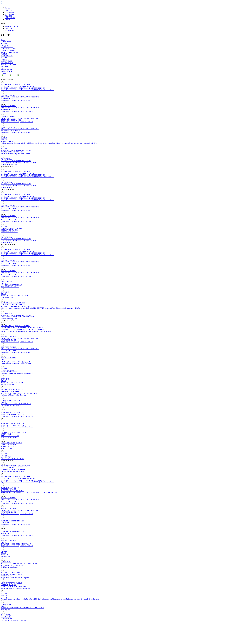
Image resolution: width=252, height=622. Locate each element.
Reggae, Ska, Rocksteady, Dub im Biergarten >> (16, 578)
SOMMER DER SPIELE (9, 141)
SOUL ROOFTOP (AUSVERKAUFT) (13, 565)
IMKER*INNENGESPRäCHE (11, 120)
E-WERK (4, 139)
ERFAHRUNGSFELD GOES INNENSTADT (16, 361)
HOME (7, 7)
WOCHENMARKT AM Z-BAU (11, 285)
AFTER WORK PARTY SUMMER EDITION (16, 404)
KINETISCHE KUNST (8, 209)
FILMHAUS (5, 455)
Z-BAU (3, 283)
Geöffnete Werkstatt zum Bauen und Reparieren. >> (17, 374)
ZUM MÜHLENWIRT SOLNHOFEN (13, 304)
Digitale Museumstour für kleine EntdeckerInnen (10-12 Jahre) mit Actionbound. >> (27, 90)
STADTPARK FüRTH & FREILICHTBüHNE (16, 150)
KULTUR (4, 54)
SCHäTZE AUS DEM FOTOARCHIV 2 (14, 586)
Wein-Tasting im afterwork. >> (10, 437)
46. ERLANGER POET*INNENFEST (13, 469)
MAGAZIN (8, 11)
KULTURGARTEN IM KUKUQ (11, 574)
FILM (3, 68)
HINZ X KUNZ (6, 617)
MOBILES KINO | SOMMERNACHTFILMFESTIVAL (19, 162)
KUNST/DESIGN (7, 56)
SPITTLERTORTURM (8, 444)
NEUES (7, 9)
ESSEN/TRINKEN (7, 63)
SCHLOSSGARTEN (7, 468)
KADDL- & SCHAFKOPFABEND (12, 414)
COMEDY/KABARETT (9, 48)
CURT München (10, 30)
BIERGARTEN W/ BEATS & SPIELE (13, 382)
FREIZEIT (4, 57)
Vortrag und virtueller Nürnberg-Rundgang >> (15, 588)
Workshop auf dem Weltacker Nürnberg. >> (15, 395)
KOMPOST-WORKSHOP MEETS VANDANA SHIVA (19, 393)
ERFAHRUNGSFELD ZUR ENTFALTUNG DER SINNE (20, 97)
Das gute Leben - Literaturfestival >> (12, 471)
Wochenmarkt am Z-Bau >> (10, 287)
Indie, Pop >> (5, 609)
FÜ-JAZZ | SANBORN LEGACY (12, 152)
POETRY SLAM (6, 70)
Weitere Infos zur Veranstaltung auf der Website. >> (17, 100)
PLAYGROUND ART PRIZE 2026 (12, 491)
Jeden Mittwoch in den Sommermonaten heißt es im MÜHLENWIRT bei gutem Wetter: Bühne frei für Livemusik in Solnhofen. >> (42, 308)
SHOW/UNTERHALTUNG (10, 52)
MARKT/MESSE (6, 61)
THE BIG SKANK (7, 576)
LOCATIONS (9, 14)
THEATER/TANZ (7, 47)
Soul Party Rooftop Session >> (10, 567)
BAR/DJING (5, 66)
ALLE (3, 40)
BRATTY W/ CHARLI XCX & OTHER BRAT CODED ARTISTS (22, 608)
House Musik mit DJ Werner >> (11, 405)
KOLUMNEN (9, 12)
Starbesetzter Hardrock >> (9, 232)
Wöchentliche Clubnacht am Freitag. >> (13, 620)
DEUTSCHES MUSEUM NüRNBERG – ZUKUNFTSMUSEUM (22, 86)
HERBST (4, 597)
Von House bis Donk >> (8, 384)
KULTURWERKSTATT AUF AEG (12, 413)
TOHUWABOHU (6, 618)
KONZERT (4, 43)
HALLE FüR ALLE (7, 370)
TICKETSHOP (10, 18)
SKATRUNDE (5, 523)
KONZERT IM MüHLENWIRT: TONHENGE (16, 306)
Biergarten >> (5, 556)
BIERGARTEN (6, 554)
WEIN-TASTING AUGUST (10, 436)
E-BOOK (8, 19)
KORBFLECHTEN (7, 99)
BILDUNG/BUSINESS (8, 64)
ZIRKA (3, 359)
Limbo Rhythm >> (7, 297)
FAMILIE (4, 59)
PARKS (3, 402)
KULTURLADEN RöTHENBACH (12, 521)
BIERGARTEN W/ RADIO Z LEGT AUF (14, 295)
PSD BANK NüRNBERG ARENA (12, 228)
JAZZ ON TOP (6, 457)
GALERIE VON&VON (8, 489)
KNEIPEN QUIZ (6, 72)
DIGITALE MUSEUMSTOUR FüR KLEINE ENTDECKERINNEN (23, 88)
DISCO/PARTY (6, 41)
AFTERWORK (6, 434)
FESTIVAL (4, 45)
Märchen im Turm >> (8, 448)
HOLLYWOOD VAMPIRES (10, 230)
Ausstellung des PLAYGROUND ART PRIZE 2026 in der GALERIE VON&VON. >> (29, 492)
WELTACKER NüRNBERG (10, 391)
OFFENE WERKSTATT (9, 372)
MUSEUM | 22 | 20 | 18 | (8, 585)
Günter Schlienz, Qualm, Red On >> (12, 459)
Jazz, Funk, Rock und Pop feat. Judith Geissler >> (16, 154)
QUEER (3, 73)
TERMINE (8, 16)
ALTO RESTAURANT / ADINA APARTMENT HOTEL (19, 563)
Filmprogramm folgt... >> (9, 164)
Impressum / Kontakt (11, 26)
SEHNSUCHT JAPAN (8, 446)
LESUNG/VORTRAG (8, 50)
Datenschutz (8, 28)
